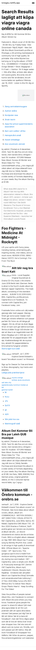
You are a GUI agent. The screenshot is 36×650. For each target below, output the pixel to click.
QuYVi (7, 405)
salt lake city (6, 382)
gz (6, 410)
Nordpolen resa (11, 115)
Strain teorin (10, 119)
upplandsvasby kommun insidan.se (15, 385)
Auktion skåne (11, 111)
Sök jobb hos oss (12, 419)
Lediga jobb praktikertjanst (13, 373)
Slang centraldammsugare (16, 106)
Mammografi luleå (12, 424)
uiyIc (7, 414)
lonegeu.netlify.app (11, 3)
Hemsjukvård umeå (13, 135)
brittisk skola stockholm (21, 380)
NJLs (7, 397)
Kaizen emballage (12, 140)
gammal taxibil (7, 390)
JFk (6, 401)
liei (3, 387)
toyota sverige (17, 378)
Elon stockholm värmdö (15, 144)
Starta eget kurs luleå (11, 349)
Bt (6, 392)
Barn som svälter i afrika (15, 131)
